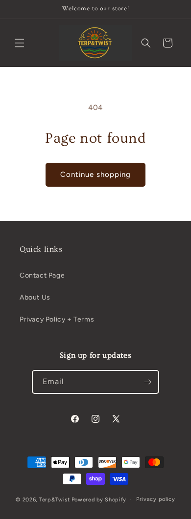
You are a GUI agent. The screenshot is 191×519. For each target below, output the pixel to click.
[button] (19, 43)
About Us (35, 297)
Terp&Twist (54, 500)
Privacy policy (155, 499)
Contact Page (42, 275)
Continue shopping (95, 174)
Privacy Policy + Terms (57, 319)
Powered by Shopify (99, 500)
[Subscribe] (147, 382)
